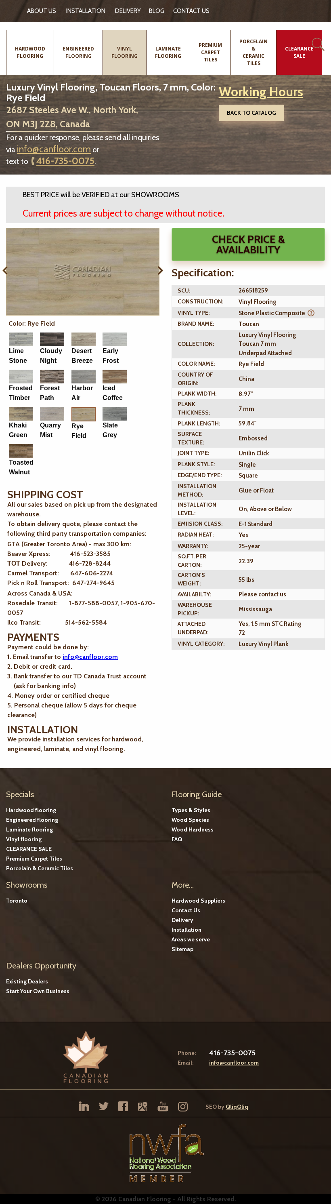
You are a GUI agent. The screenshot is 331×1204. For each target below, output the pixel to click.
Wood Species (190, 819)
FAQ (177, 839)
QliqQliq (237, 1106)
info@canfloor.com (54, 149)
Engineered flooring (32, 819)
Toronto (16, 900)
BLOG (156, 11)
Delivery (128, 11)
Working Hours (261, 91)
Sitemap (182, 949)
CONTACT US (191, 11)
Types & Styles (191, 810)
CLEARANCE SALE (29, 848)
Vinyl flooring (24, 839)
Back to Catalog (251, 112)
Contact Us (186, 910)
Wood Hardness (193, 829)
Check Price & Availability (248, 244)
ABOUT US (41, 11)
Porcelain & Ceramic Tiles (39, 868)
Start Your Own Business (37, 991)
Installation (85, 11)
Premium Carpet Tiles (34, 858)
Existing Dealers (27, 981)
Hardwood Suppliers (198, 900)
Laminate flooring (29, 829)
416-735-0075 (65, 160)
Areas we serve (191, 939)
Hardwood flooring (31, 810)
